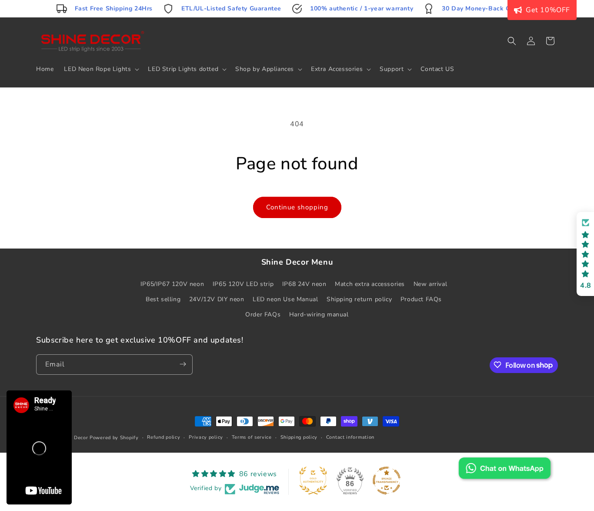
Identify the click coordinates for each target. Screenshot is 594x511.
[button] (101, 69)
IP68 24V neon (304, 283)
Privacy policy (206, 437)
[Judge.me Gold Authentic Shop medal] (313, 480)
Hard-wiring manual (319, 314)
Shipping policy (299, 437)
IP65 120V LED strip (243, 283)
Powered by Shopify (114, 437)
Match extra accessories (370, 283)
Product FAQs (421, 299)
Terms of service (252, 437)
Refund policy (163, 437)
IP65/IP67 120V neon (172, 283)
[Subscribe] (182, 364)
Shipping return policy (359, 299)
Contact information (350, 437)
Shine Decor (73, 437)
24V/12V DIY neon (216, 299)
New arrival (430, 283)
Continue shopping (297, 207)
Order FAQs (262, 314)
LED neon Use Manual (285, 299)
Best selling (163, 299)
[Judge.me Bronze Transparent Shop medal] (386, 480)
